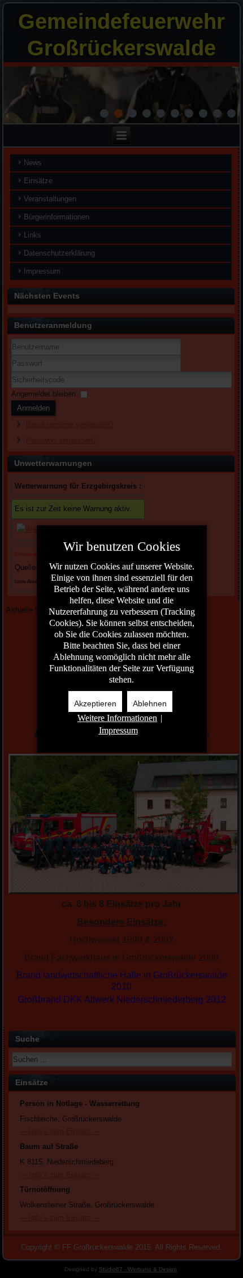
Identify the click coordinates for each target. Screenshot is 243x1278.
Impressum (118, 730)
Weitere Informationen (117, 718)
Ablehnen (150, 703)
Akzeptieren (95, 703)
